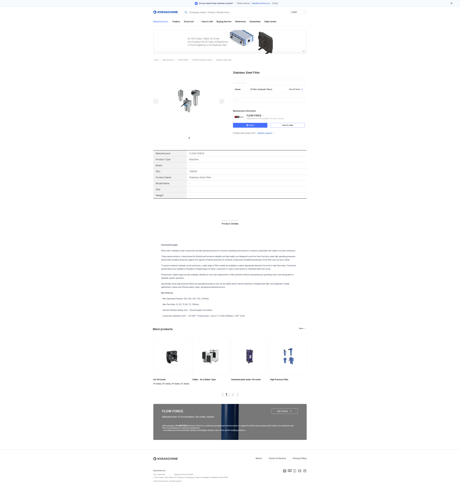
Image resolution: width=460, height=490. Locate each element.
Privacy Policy (300, 458)
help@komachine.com (261, 3)
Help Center (270, 21)
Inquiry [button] (251, 125)
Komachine (255, 21)
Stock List (189, 21)
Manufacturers (160, 21)
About (259, 458)
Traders (176, 21)
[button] (453, 469)
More (301, 328)
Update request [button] (264, 133)
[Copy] (275, 3)
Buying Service (224, 21)
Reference (240, 21)
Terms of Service (277, 458)
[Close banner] (451, 3)
